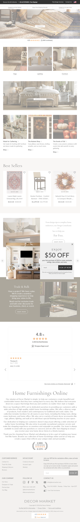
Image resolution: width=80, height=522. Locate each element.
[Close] (72, 244)
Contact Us (69, 2)
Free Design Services (57, 2)
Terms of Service (58, 273)
